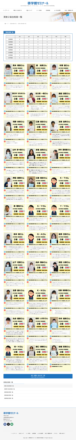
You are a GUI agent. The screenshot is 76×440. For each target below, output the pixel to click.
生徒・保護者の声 (69, 10)
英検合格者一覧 (8, 382)
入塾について (29, 10)
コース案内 (39, 10)
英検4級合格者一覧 (8, 395)
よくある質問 (57, 10)
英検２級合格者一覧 (9, 385)
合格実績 (48, 10)
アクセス (55, 433)
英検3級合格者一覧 (8, 392)
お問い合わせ (62, 433)
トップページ (6, 10)
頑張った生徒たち (17, 10)
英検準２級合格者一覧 (9, 389)
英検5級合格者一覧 (8, 398)
